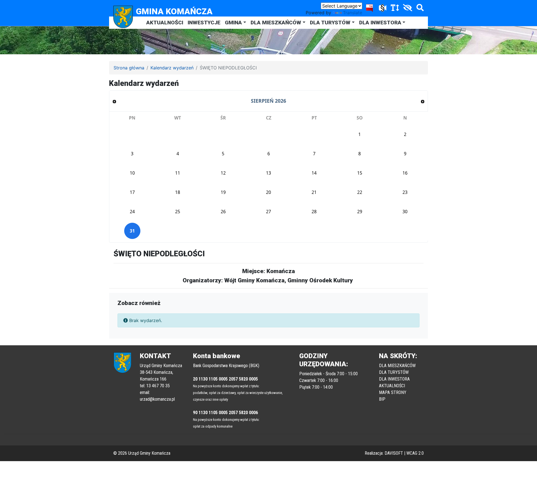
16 (405, 173)
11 (177, 173)
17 (132, 192)
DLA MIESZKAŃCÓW (276, 22)
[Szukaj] (419, 8)
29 (359, 211)
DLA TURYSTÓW (330, 22)
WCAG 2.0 (415, 453)
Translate (352, 12)
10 (132, 173)
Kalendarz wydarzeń (172, 68)
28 (314, 211)
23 (405, 192)
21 (314, 192)
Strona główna (129, 68)
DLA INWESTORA (380, 22)
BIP (382, 399)
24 (132, 211)
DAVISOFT (394, 453)
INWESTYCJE (204, 22)
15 (359, 173)
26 (223, 211)
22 (359, 192)
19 (223, 192)
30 (405, 211)
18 (177, 192)
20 (268, 192)
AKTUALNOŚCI (164, 22)
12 (223, 173)
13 (268, 173)
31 (132, 231)
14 (314, 173)
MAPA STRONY (392, 392)
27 (268, 211)
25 (177, 211)
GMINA (233, 22)
